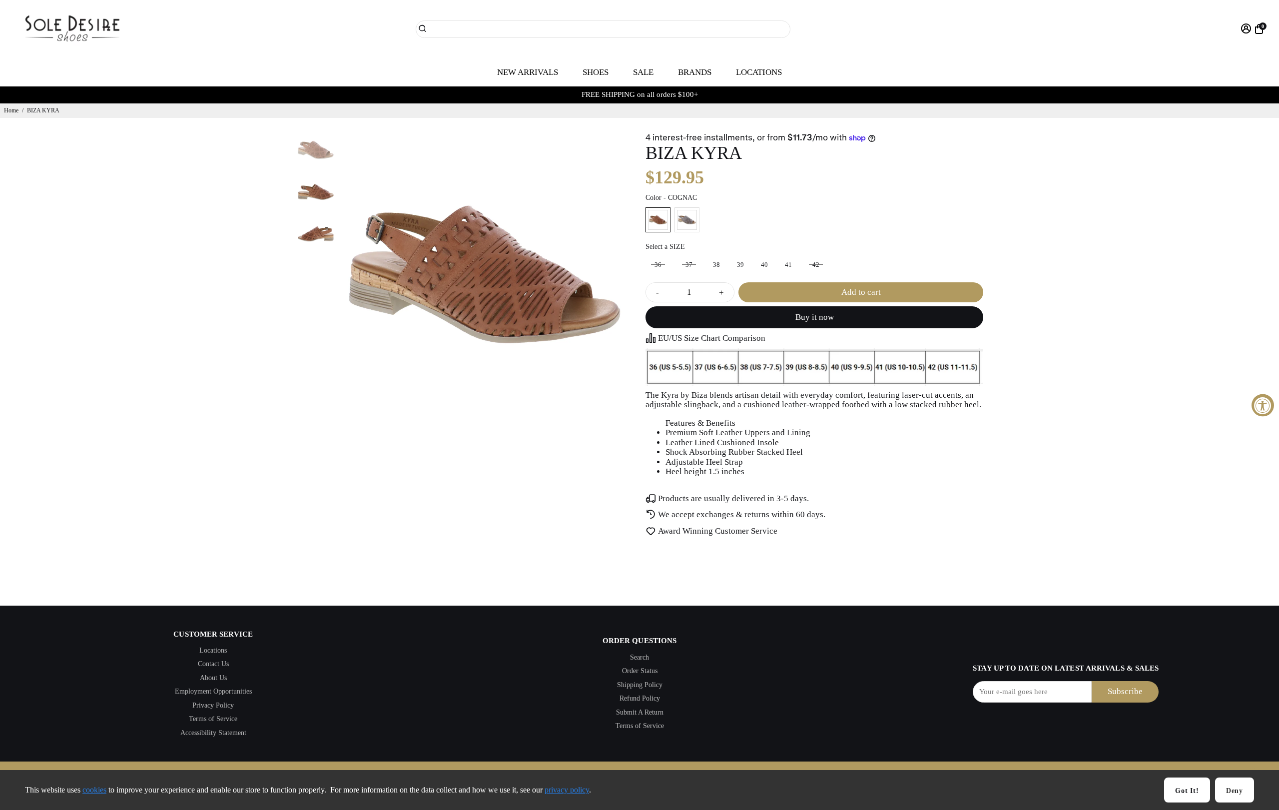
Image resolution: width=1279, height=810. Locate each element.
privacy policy (567, 790)
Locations (213, 650)
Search (639, 657)
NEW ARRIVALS (527, 72)
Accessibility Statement (213, 733)
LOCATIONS (759, 72)
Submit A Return (639, 712)
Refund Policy (640, 698)
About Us (213, 678)
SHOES (596, 72)
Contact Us (213, 664)
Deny (1234, 791)
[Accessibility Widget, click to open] (1263, 405)
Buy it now (814, 317)
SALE (643, 72)
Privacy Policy (213, 705)
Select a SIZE (665, 246)
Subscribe (1125, 691)
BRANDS (694, 72)
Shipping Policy (639, 685)
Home (11, 110)
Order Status (639, 671)
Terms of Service (213, 719)
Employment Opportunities (213, 691)
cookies (94, 790)
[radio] (657, 219)
